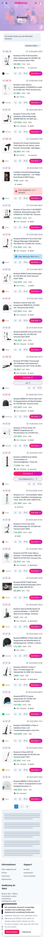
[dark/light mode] (7, 3)
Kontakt (27, 869)
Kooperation (28, 873)
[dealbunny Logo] (21, 3)
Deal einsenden (29, 876)
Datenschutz (6, 879)
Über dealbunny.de (9, 869)
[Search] (36, 3)
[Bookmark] (20, 73)
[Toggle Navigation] (2, 3)
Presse (4, 873)
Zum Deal (34, 73)
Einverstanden (12, 932)
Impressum (26, 932)
